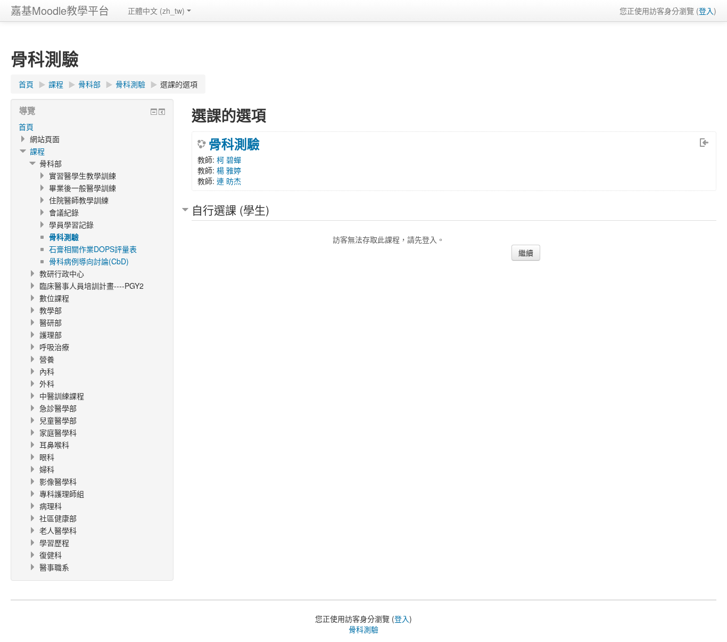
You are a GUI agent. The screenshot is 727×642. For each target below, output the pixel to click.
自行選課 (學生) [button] (230, 210)
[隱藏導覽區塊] (154, 112)
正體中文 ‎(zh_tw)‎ (156, 10)
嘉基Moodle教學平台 (60, 10)
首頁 (26, 126)
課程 (37, 151)
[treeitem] (92, 126)
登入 (706, 10)
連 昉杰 (229, 181)
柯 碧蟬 (229, 159)
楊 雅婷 (229, 170)
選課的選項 (178, 84)
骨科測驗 (234, 143)
